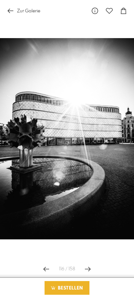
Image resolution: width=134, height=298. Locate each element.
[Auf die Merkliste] (109, 11)
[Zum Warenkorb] (123, 11)
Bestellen (69, 288)
